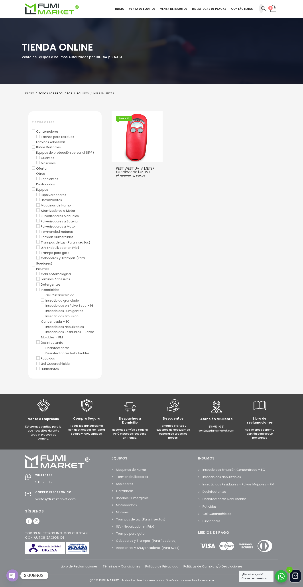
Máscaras (48, 163)
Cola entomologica (56, 274)
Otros (40, 173)
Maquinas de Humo (56, 205)
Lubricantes (50, 369)
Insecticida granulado (62, 300)
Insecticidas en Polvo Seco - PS (69, 305)
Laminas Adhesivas (50, 142)
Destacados (45, 184)
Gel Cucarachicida (59, 295)
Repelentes (49, 179)
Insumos (42, 269)
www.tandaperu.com (199, 580)
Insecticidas (50, 290)
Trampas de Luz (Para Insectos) (65, 242)
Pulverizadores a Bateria (59, 221)
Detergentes (50, 284)
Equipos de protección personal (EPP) (65, 152)
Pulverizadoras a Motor (58, 226)
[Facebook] (29, 521)
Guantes (47, 158)
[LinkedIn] (36, 521)
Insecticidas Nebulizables (64, 327)
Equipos (42, 189)
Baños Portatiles (48, 147)
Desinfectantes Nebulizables (67, 353)
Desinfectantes (57, 348)
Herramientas (51, 200)
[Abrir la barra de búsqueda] (263, 8)
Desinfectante (52, 342)
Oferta (41, 168)
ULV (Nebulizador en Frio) (60, 247)
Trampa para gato (55, 253)
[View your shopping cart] (273, 8)
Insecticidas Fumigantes (64, 311)
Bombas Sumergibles (57, 237)
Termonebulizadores (57, 232)
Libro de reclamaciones (260, 420)
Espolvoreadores (53, 195)
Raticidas (48, 358)
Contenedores (47, 131)
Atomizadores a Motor (58, 210)
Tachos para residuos (57, 137)
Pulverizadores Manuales (60, 216)
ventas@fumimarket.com (55, 499)
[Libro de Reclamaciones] (260, 410)
